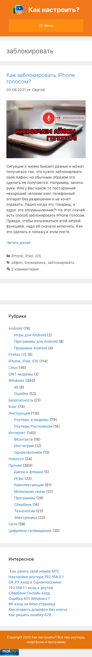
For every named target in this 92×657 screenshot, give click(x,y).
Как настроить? (54, 9)
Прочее (15, 465)
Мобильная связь (29, 491)
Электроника (25, 517)
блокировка (35, 262)
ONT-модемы (21, 374)
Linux (13, 367)
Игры (19, 478)
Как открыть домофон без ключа (38, 609)
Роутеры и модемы (31, 420)
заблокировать (61, 262)
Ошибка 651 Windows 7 (29, 598)
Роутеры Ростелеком (33, 426)
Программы (24, 498)
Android (15, 328)
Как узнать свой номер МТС (34, 571)
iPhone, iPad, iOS (26, 256)
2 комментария (25, 269)
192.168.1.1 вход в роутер (31, 588)
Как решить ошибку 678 (30, 615)
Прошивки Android (30, 348)
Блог (13, 407)
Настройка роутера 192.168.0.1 (36, 577)
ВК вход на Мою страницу (32, 604)
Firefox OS (18, 354)
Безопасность (21, 400)
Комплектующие (29, 485)
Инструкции (19, 413)
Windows (16, 380)
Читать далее (18, 243)
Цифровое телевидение (30, 531)
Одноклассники (28, 452)
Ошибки (21, 393)
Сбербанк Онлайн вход (29, 593)
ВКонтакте (23, 439)
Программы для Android (36, 341)
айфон (16, 262)
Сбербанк (22, 504)
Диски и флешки (28, 472)
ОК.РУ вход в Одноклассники (35, 582)
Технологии (24, 511)
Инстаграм (24, 446)
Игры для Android (30, 335)
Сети (13, 524)
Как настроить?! (44, 637)
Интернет (17, 433)
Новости (16, 459)
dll (16, 387)
